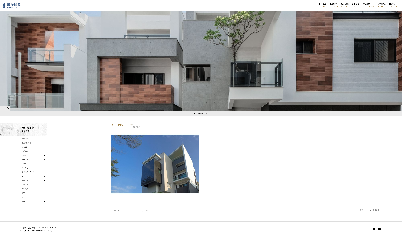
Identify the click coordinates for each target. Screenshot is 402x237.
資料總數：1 (377, 210)
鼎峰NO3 (25, 155)
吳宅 (23, 197)
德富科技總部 (26, 143)
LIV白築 (24, 147)
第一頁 (116, 210)
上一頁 (126, 210)
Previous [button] (2, 108)
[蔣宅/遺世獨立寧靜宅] (155, 164)
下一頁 (136, 210)
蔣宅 (23, 193)
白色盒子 (25, 164)
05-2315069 (42, 228)
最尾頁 (147, 210)
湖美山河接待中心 (28, 172)
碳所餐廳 (25, 151)
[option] (201, 61)
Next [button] (7, 108)
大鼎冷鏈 (25, 160)
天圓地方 (25, 180)
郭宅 (23, 201)
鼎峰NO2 (25, 185)
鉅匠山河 (25, 139)
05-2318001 (53, 228)
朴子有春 (25, 168)
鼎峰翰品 (25, 189)
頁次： (362, 210)
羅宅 (23, 176)
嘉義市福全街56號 (29, 228)
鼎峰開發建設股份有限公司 (12, 5)
